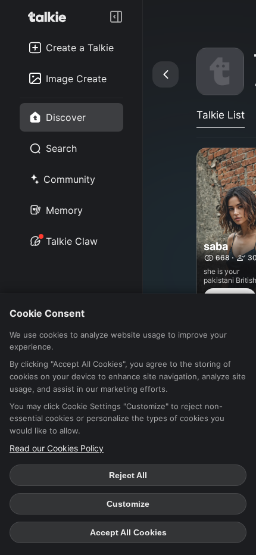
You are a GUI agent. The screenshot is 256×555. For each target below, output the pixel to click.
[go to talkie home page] (51, 16)
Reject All (128, 475)
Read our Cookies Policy (57, 448)
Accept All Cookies (128, 532)
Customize (128, 504)
